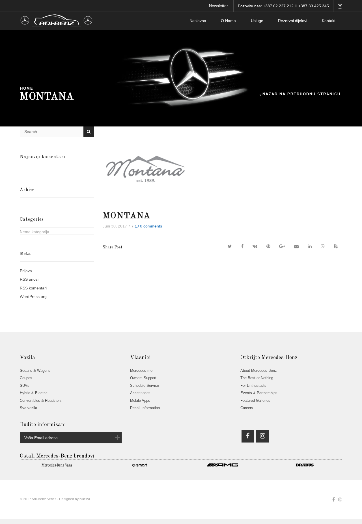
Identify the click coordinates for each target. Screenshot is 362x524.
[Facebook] (242, 246)
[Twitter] (229, 246)
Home (26, 89)
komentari (33, 288)
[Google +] (282, 246)
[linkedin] (309, 246)
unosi (29, 279)
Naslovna (197, 20)
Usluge (257, 20)
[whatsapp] (322, 246)
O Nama (228, 20)
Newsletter (218, 5)
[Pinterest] (268, 246)
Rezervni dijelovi (292, 20)
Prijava (26, 271)
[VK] (255, 246)
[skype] (335, 246)
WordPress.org (33, 296)
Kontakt (328, 20)
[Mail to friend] (296, 246)
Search (88, 131)
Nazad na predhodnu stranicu (301, 94)
